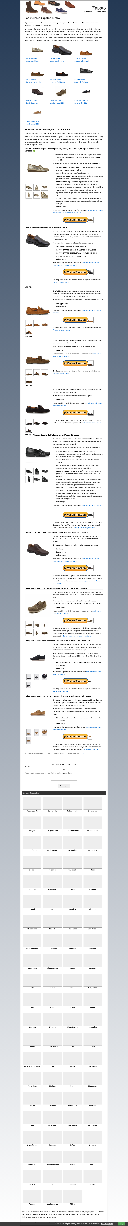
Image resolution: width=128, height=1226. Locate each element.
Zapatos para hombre (60, 691)
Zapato (99, 8)
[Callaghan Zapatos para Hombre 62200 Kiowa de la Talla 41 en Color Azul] (86, 91)
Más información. (107, 1224)
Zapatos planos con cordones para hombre (78, 636)
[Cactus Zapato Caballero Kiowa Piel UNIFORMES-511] (62, 50)
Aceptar (122, 1224)
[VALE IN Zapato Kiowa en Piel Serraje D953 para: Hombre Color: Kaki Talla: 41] (37, 71)
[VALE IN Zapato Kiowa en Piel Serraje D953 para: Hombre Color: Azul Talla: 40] (62, 71)
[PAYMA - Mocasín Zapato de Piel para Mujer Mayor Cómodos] (29, 187)
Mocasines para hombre (61, 330)
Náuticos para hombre (61, 282)
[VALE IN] (29, 323)
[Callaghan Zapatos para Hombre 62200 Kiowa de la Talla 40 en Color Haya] (37, 112)
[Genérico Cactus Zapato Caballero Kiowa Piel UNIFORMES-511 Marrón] (37, 91)
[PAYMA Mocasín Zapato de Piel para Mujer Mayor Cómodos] (37, 50)
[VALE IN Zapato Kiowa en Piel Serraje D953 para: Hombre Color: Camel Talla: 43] (86, 50)
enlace (83, 754)
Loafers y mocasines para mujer (84, 528)
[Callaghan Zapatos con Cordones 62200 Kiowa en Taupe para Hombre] (29, 624)
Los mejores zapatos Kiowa (42, 18)
